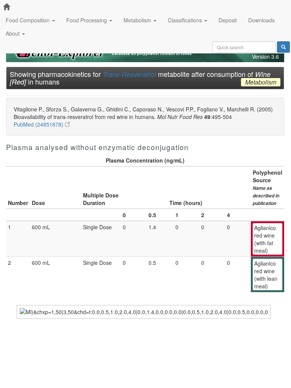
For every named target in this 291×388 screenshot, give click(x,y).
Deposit (228, 20)
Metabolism (138, 20)
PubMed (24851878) (39, 124)
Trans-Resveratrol (129, 74)
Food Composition (28, 20)
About (13, 33)
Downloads (261, 20)
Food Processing (87, 20)
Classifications (185, 20)
